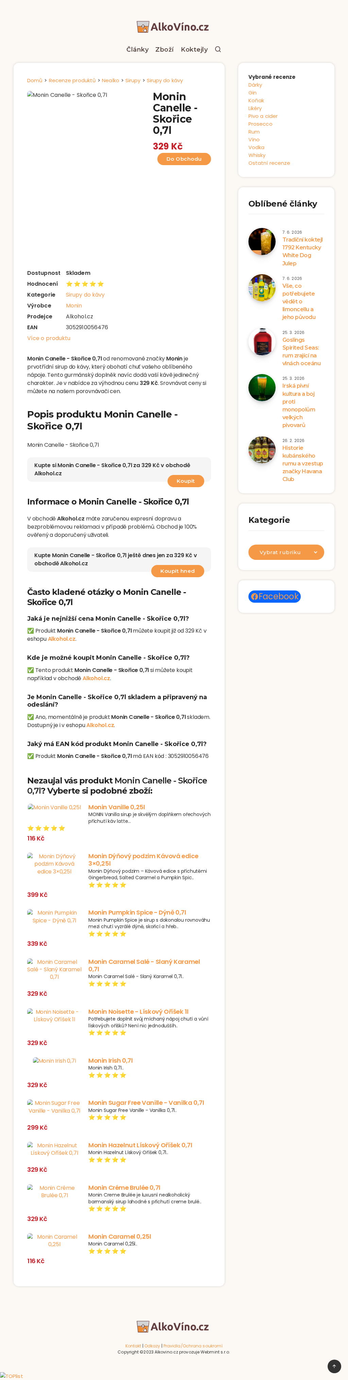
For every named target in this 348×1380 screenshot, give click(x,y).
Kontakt (133, 1346)
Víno (254, 139)
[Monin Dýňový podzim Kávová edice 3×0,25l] (54, 864)
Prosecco (260, 123)
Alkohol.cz (61, 639)
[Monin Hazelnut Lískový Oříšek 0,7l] (54, 1149)
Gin (252, 92)
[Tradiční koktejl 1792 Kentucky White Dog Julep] (262, 241)
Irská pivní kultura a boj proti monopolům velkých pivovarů (298, 405)
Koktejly (194, 49)
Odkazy (152, 1346)
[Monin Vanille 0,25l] (54, 807)
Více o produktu (49, 338)
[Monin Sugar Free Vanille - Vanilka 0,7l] (54, 1107)
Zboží (164, 49)
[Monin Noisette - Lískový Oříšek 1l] (54, 1016)
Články (137, 49)
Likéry (255, 108)
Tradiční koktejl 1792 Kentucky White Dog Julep (302, 251)
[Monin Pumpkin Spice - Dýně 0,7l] (54, 916)
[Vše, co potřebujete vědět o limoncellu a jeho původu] (262, 287)
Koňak (256, 100)
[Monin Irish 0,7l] (54, 1061)
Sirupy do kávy (85, 295)
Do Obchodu (184, 159)
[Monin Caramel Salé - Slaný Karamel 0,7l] (54, 969)
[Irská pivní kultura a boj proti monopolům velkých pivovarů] (262, 387)
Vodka (256, 147)
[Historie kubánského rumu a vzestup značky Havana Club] (262, 449)
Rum (254, 131)
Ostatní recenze (269, 162)
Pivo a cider (263, 116)
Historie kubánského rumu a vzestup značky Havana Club (302, 464)
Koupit (186, 481)
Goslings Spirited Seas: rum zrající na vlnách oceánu (301, 352)
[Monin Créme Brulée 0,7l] (54, 1192)
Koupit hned (177, 571)
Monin (74, 305)
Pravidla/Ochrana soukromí (193, 1346)
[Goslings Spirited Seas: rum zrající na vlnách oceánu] (262, 341)
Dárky (255, 84)
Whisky (257, 155)
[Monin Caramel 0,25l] (54, 1241)
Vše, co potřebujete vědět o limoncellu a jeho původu (299, 302)
